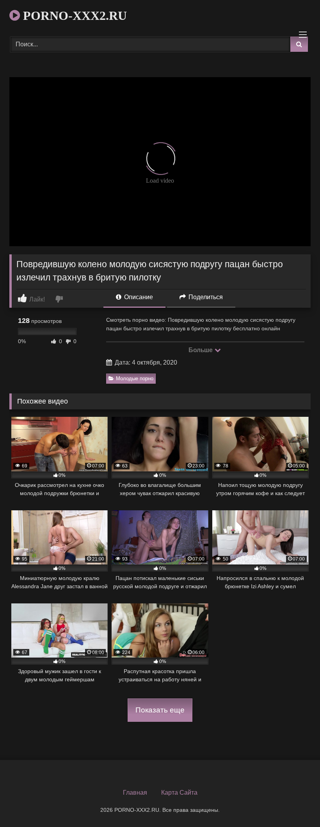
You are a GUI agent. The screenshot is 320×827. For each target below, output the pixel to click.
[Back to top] (295, 803)
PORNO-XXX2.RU (73, 16)
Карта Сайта (179, 792)
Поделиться (205, 297)
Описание (138, 297)
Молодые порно (134, 378)
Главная (135, 792)
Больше (201, 350)
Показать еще (160, 710)
